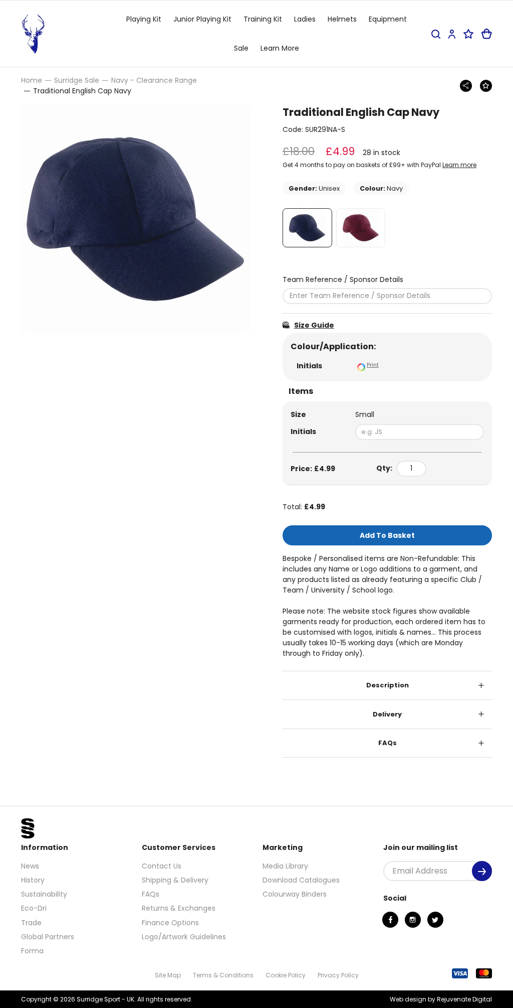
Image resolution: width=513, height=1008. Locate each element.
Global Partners (47, 937)
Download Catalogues (301, 880)
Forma (32, 951)
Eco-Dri (34, 908)
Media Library (285, 866)
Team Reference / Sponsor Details (343, 279)
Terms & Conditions (223, 975)
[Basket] (486, 34)
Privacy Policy (338, 975)
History (33, 880)
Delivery (387, 714)
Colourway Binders (295, 894)
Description (387, 685)
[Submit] (482, 871)
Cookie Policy (286, 975)
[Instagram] (413, 920)
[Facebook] (390, 920)
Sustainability (44, 894)
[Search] (435, 34)
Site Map (168, 975)
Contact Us (161, 866)
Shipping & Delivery (175, 880)
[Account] (451, 34)
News (30, 866)
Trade (31, 923)
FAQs (387, 743)
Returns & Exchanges (178, 908)
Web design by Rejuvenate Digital (441, 999)
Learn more (459, 165)
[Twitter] (435, 920)
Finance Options (170, 923)
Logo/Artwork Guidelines (184, 937)
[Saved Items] (468, 34)
